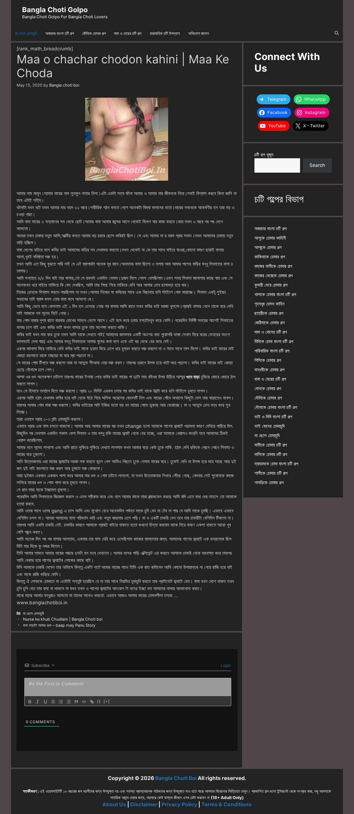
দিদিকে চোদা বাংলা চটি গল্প (273, 341)
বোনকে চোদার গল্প (267, 388)
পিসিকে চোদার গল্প (267, 360)
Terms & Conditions (226, 804)
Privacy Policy (179, 804)
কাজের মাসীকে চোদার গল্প (273, 266)
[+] (107, 701)
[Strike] (53, 701)
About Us (114, 804)
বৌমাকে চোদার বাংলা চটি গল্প (275, 407)
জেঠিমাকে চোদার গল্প (269, 322)
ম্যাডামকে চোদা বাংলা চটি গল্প (276, 463)
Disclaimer (143, 804)
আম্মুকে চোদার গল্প (268, 247)
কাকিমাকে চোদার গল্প (269, 257)
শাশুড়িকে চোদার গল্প (268, 482)
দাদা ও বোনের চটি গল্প (270, 332)
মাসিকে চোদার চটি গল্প (270, 454)
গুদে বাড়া (192, 377)
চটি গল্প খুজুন (264, 154)
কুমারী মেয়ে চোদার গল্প (270, 285)
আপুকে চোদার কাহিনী (270, 238)
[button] (336, 33)
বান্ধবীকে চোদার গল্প (269, 369)
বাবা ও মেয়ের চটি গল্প (127, 33)
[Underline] (45, 701)
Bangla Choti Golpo (55, 10)
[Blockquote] (76, 701)
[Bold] (30, 701)
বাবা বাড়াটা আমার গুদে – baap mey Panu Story (59, 625)
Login (225, 665)
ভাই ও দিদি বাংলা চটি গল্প (273, 416)
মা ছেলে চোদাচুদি (26, 33)
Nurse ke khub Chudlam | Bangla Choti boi (62, 619)
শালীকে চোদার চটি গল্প (270, 473)
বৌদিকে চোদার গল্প (94, 33)
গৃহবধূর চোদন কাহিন (269, 304)
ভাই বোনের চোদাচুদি (269, 426)
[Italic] (37, 701)
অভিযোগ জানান (198, 33)
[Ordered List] (61, 701)
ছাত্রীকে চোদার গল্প (268, 313)
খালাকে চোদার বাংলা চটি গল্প (275, 294)
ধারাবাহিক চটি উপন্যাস (165, 33)
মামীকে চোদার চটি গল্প (270, 445)
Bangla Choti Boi (176, 778)
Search (317, 165)
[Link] (92, 701)
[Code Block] (84, 701)
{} (99, 701)
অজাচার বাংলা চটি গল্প (59, 33)
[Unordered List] (68, 701)
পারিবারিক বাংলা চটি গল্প (271, 351)
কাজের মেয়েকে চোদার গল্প (273, 275)
